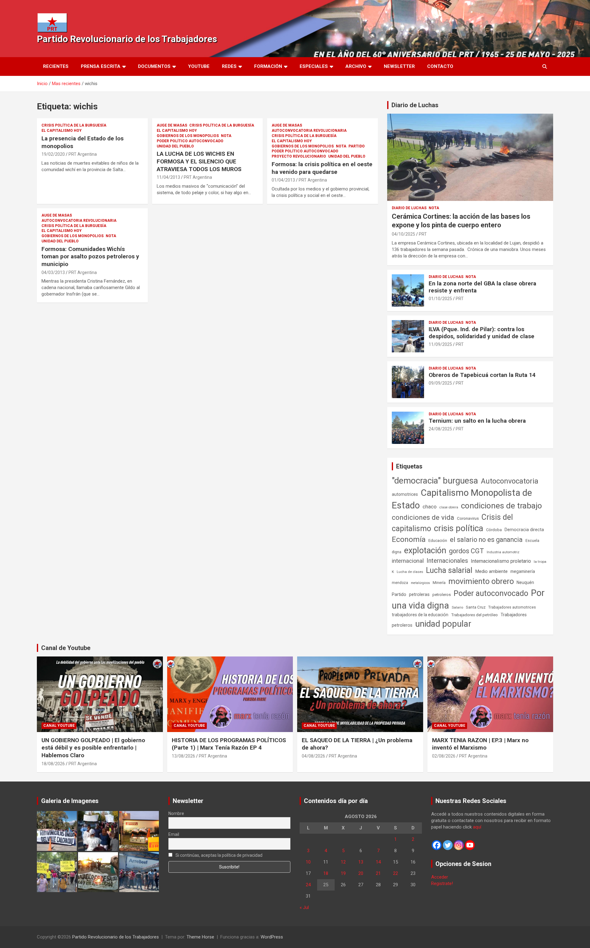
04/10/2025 (403, 234)
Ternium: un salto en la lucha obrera (477, 420)
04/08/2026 (313, 756)
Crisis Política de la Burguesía (73, 125)
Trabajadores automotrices (512, 607)
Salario (457, 607)
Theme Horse (200, 937)
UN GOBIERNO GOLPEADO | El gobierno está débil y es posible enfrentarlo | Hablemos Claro (93, 748)
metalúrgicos (420, 583)
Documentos (154, 66)
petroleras (419, 594)
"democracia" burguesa (435, 481)
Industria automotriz (503, 552)
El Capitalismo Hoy (61, 130)
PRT (423, 234)
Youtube (199, 66)
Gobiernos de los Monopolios (188, 136)
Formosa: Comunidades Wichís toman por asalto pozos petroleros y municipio (90, 256)
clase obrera (448, 507)
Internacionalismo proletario (501, 561)
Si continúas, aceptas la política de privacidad (218, 855)
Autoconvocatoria (509, 481)
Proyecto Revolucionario (299, 156)
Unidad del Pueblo (175, 146)
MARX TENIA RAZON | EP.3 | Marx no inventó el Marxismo (480, 744)
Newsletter (399, 66)
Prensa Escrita (100, 66)
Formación (268, 66)
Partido (356, 146)
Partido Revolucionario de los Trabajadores (127, 38)
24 (308, 884)
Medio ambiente (491, 571)
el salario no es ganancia (486, 539)
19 (343, 873)
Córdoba (494, 529)
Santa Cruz (476, 607)
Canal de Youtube (65, 648)
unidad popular (443, 624)
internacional (408, 561)
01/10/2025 (440, 298)
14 (378, 862)
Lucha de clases (410, 572)
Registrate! (442, 883)
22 (395, 873)
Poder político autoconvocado (190, 141)
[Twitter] (448, 845)
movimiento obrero (481, 581)
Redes (229, 66)
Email (173, 834)
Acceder (439, 877)
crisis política (458, 528)
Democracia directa (524, 529)
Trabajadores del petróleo (474, 615)
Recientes (56, 66)
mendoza (400, 583)
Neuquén (525, 582)
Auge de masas (172, 125)
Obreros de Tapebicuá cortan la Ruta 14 (482, 374)
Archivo (355, 66)
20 (360, 873)
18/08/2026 (53, 763)
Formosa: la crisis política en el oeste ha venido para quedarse (322, 168)
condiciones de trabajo (501, 505)
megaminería (522, 571)
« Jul (304, 907)
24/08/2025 (440, 428)
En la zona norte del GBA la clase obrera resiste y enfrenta (482, 287)
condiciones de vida (423, 517)
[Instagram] (459, 845)
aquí (477, 827)
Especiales (314, 66)
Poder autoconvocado (491, 593)
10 (308, 862)
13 (360, 862)
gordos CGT (466, 551)
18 (325, 873)
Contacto (440, 66)
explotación (425, 550)
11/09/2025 (440, 344)
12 (343, 862)
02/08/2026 (443, 756)
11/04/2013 (168, 177)
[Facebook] (437, 845)
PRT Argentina (83, 154)
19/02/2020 (53, 154)
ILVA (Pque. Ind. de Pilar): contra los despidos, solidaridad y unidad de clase (481, 333)
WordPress (272, 937)
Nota (226, 136)
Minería (439, 582)
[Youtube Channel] (470, 845)
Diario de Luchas (415, 105)
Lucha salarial (449, 570)
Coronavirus (468, 518)
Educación (437, 540)
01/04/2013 (283, 180)
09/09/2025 (440, 383)
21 (378, 873)
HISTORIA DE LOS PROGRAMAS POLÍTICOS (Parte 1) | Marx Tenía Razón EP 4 (229, 744)
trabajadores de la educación (420, 614)
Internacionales (447, 560)
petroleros (441, 594)
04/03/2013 (53, 272)
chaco (430, 506)
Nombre (176, 813)
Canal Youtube (59, 725)
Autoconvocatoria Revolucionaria (309, 130)
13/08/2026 (183, 756)
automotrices (405, 494)
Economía (409, 539)
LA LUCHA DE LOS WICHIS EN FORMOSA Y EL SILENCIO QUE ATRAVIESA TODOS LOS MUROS (199, 161)
